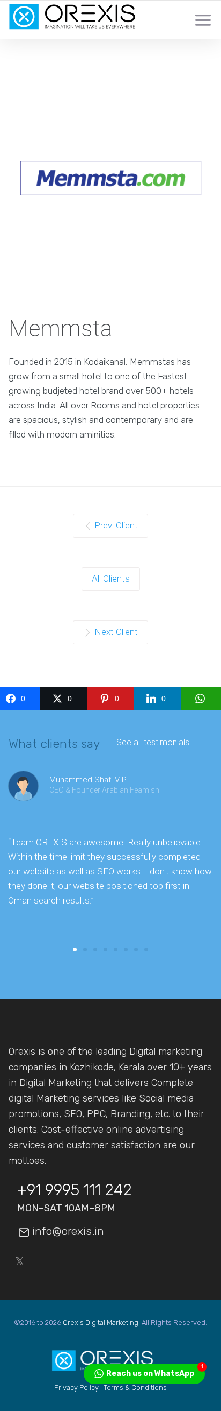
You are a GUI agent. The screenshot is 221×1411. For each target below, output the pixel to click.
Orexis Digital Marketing (100, 1322)
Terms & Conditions (135, 1388)
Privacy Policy (76, 1388)
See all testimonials (152, 742)
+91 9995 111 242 (74, 1190)
